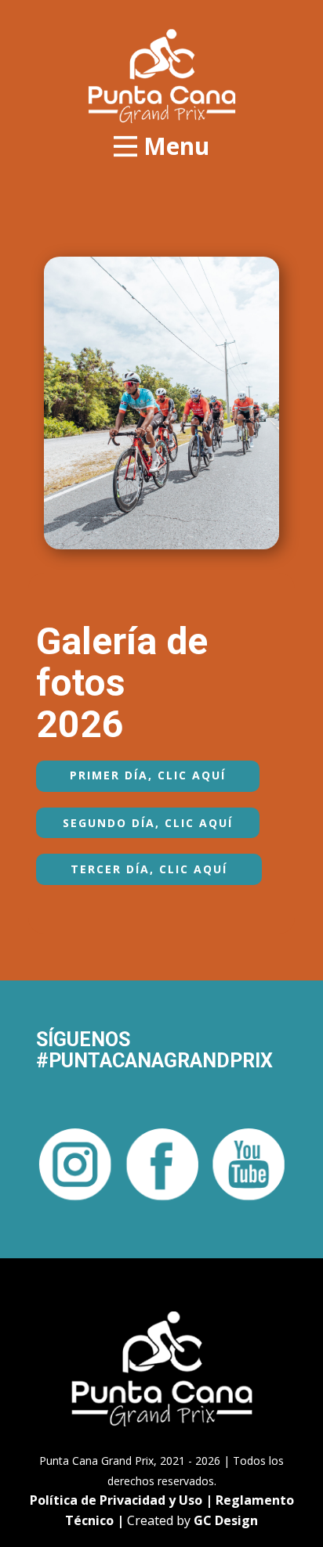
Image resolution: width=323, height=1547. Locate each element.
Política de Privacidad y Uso (116, 1500)
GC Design (226, 1520)
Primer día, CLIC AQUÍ (148, 775)
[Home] (161, 75)
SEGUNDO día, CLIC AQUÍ (148, 822)
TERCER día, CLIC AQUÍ (149, 869)
